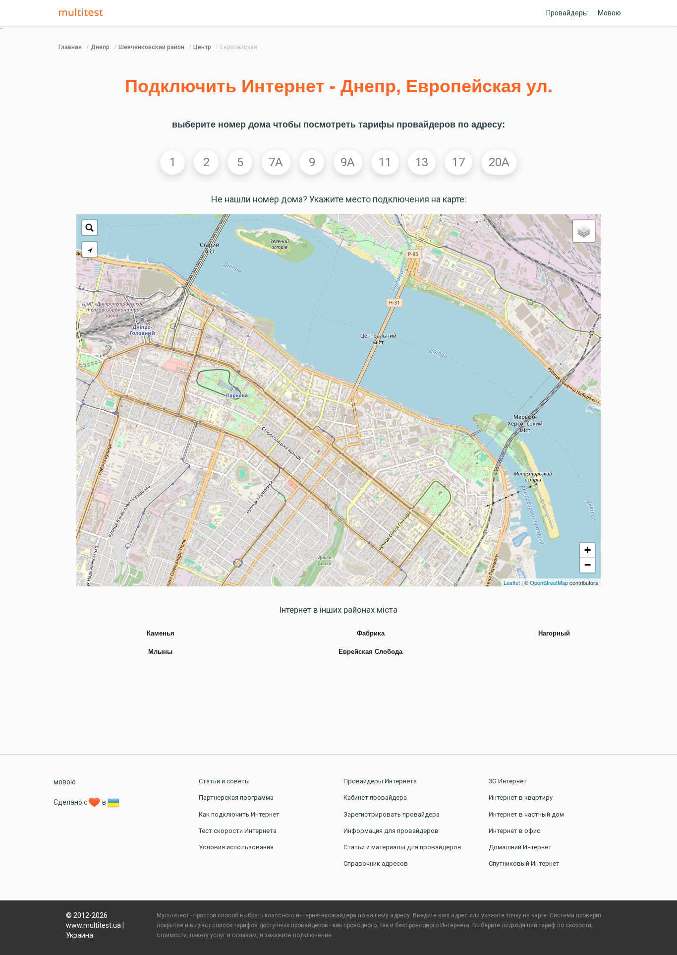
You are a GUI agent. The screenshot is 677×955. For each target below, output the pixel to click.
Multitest (83, 12)
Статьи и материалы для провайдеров (402, 847)
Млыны (160, 651)
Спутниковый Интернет (524, 863)
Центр (202, 47)
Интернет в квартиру (521, 797)
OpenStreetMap (549, 582)
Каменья (160, 633)
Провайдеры (567, 13)
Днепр (100, 47)
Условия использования (236, 847)
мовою (65, 782)
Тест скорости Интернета (238, 830)
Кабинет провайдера (375, 797)
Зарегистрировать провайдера (391, 814)
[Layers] (584, 231)
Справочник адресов (375, 863)
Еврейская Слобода (370, 651)
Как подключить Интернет (239, 814)
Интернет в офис (514, 830)
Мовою (609, 13)
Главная (70, 47)
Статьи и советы (224, 781)
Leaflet (512, 582)
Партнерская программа (236, 797)
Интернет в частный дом (526, 814)
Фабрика (371, 633)
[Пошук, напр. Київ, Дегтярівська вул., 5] (89, 227)
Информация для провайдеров (391, 830)
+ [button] (587, 550)
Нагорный (554, 633)
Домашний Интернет (520, 847)
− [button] (587, 565)
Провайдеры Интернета (380, 781)
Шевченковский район (151, 47)
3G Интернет (508, 781)
